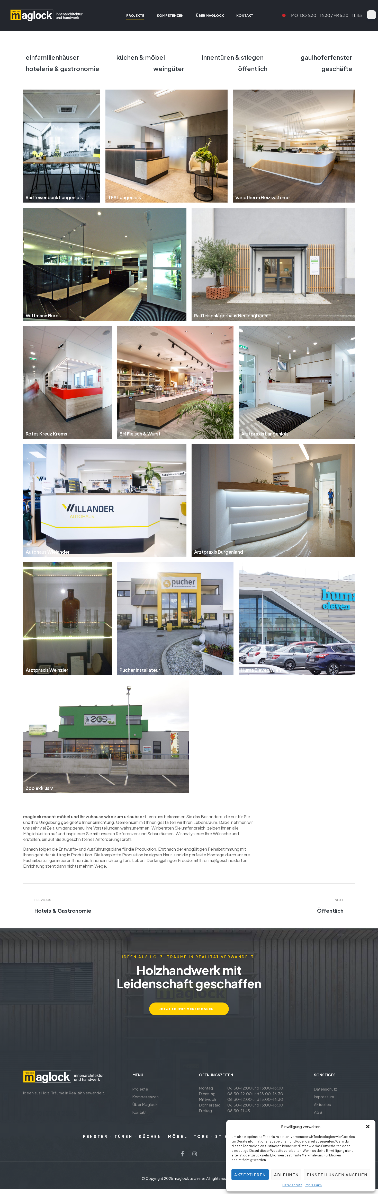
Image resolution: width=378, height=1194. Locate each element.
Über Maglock (145, 1104)
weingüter (168, 68)
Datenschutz (292, 1185)
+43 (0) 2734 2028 (50, 1113)
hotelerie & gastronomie (62, 68)
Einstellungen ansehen (337, 1174)
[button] (367, 1126)
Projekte (140, 1088)
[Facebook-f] (182, 1154)
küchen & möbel (140, 57)
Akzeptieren (250, 1174)
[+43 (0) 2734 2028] (26, 1104)
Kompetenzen (145, 1096)
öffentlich (252, 68)
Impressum (313, 1185)
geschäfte (336, 68)
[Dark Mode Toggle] (371, 14)
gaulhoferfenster (326, 57)
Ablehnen (286, 1174)
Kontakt (139, 1112)
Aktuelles (322, 1104)
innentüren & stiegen (233, 57)
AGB (318, 1112)
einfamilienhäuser (52, 57)
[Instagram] (195, 1154)
